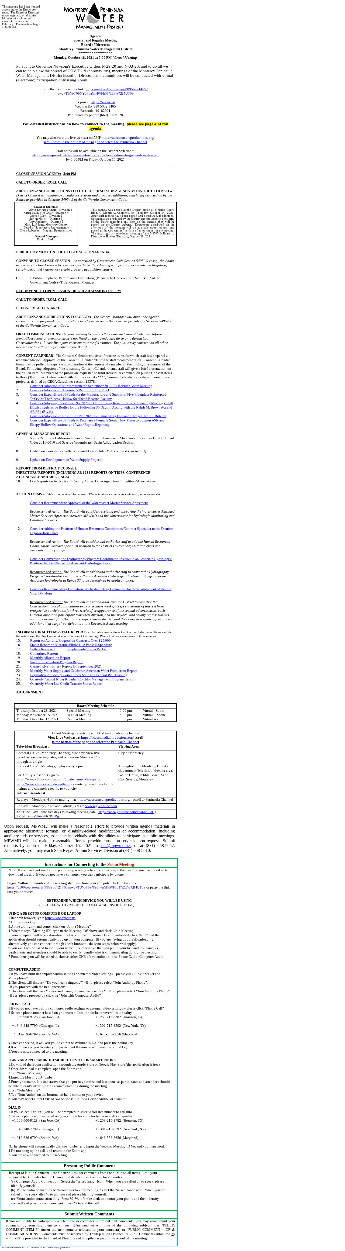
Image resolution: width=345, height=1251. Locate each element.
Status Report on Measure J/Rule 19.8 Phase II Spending (71, 645)
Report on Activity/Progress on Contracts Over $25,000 (70, 640)
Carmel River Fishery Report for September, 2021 (66, 666)
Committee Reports (44, 653)
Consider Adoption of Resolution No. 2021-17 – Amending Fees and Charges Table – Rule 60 (98, 416)
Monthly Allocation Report (50, 658)
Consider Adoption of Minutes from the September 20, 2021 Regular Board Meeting (91, 386)
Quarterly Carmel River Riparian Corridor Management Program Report (82, 679)
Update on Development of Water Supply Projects (66, 460)
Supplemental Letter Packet (87, 649)
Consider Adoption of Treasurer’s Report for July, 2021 (69, 390)
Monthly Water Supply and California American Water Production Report (83, 671)
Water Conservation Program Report (56, 662)
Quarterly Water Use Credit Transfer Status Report (66, 684)
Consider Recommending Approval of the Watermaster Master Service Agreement (89, 503)
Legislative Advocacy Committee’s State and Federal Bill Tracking (78, 675)
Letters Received (42, 649)
